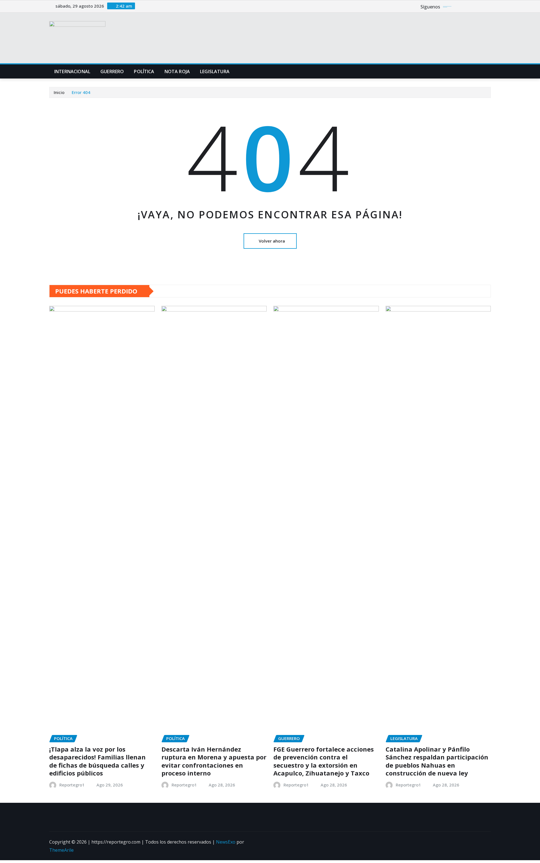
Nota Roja (177, 71)
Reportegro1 (72, 785)
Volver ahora (272, 241)
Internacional (72, 71)
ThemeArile (61, 850)
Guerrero (112, 71)
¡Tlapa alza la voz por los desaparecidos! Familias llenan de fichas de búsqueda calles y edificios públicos (97, 761)
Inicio (59, 92)
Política (144, 71)
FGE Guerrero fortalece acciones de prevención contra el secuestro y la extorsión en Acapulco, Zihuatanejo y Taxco (323, 761)
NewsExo (225, 842)
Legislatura (215, 71)
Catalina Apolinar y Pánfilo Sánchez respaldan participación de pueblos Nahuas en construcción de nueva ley (437, 761)
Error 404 (81, 92)
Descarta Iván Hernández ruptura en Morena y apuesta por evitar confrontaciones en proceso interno (213, 761)
